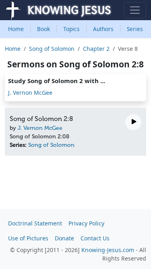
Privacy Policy (86, 223)
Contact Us (95, 238)
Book (43, 29)
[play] (133, 122)
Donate (64, 238)
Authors (103, 29)
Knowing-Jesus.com (107, 250)
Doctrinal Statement (35, 223)
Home (16, 29)
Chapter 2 (96, 48)
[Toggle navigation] (135, 10)
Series (135, 29)
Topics (71, 29)
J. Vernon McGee (30, 92)
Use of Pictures (28, 238)
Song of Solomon (51, 48)
